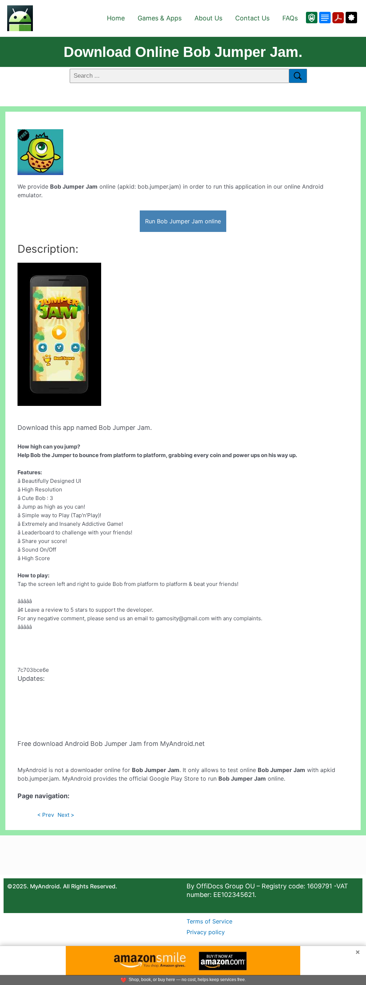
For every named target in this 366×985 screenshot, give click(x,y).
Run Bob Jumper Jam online (183, 221)
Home (116, 18)
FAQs (290, 18)
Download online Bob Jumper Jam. (183, 52)
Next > (66, 814)
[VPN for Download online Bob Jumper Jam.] (311, 17)
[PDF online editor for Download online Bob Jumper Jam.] (337, 17)
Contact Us (252, 18)
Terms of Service (209, 921)
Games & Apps (160, 18)
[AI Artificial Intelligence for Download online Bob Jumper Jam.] (350, 17)
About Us (208, 18)
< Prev (45, 814)
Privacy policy (206, 932)
